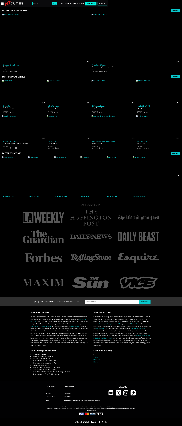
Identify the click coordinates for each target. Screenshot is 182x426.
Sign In (102, 3)
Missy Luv (105, 67)
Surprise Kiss (52, 141)
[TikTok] (133, 393)
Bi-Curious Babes (98, 106)
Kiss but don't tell (143, 106)
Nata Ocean (112, 67)
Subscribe (144, 302)
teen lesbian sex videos (137, 328)
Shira (143, 108)
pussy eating (41, 326)
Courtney (10, 108)
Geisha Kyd (102, 324)
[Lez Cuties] (14, 3)
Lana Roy (25, 143)
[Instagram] (125, 393)
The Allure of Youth (99, 65)
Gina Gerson (7, 143)
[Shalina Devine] (67, 175)
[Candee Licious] (145, 175)
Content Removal (91, 410)
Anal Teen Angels (106, 338)
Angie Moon (96, 108)
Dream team (7, 106)
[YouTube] (111, 393)
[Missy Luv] (93, 175)
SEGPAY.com (111, 408)
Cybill (56, 108)
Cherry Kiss (134, 324)
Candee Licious (139, 196)
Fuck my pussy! (142, 141)
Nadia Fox (51, 108)
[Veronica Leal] (15, 175)
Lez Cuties (5, 70)
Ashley (94, 143)
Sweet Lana (118, 324)
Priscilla (50, 143)
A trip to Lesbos (54, 106)
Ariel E (5, 108)
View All (175, 10)
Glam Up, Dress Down (11, 65)
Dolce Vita (104, 108)
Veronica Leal (16, 67)
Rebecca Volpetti (16, 143)
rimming (48, 326)
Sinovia (99, 143)
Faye (143, 143)
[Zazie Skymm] (41, 175)
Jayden (139, 108)
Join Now (91, 3)
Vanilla (55, 143)
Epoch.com (57, 408)
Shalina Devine (96, 67)
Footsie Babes (140, 335)
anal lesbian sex (75, 326)
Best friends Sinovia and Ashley (103, 141)
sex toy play (100, 328)
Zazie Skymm (7, 67)
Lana (15, 108)
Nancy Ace (110, 324)
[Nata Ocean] (119, 175)
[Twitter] (118, 393)
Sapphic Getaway (9, 141)
